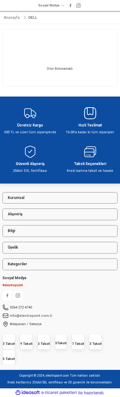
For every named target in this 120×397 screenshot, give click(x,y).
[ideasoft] (27, 392)
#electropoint (12, 285)
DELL (32, 17)
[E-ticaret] (59, 392)
